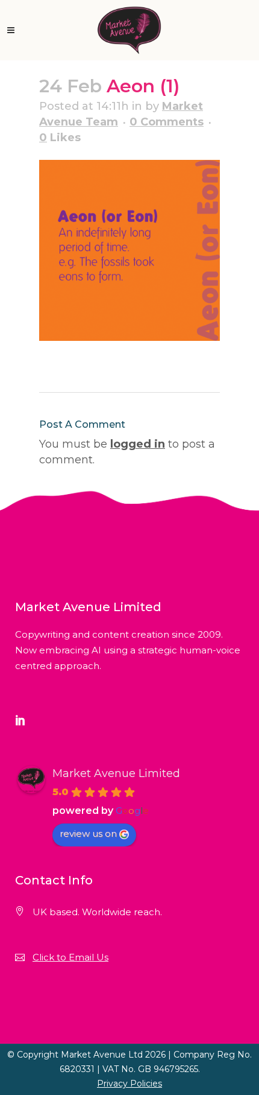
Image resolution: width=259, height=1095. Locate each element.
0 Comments (167, 122)
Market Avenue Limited (116, 773)
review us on (88, 833)
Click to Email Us (70, 957)
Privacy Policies (129, 1083)
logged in (137, 444)
